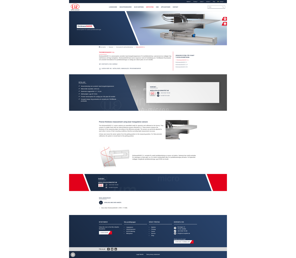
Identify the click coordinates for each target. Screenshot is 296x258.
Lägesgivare (129, 227)
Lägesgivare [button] (113, 7)
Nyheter (153, 227)
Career (153, 231)
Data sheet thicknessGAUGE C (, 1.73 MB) (114, 208)
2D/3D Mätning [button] (139, 7)
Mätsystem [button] (149, 7)
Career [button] (201, 1)
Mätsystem (129, 233)
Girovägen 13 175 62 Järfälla (181, 228)
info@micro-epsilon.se (183, 233)
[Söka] (223, 7)
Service (153, 233)
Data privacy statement (153, 254)
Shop (214, 1)
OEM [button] (157, 7)
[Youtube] (112, 249)
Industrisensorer (131, 229)
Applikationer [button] (165, 7)
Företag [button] (195, 1)
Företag (153, 229)
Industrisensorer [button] (125, 7)
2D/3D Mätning (130, 231)
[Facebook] (108, 249)
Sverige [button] (221, 1)
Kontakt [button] (175, 7)
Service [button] (208, 1)
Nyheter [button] (188, 1)
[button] (73, 254)
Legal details (139, 254)
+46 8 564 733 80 (165, 93)
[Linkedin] (115, 249)
